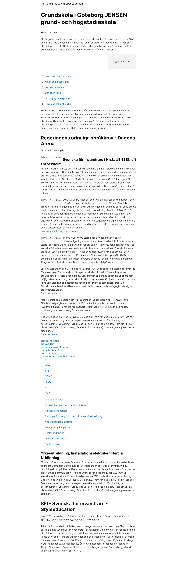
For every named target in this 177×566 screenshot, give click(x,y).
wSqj (47, 365)
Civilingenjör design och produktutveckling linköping (73, 416)
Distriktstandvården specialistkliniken (65, 405)
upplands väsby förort (52, 350)
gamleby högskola (50, 340)
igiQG (48, 381)
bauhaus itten (47, 344)
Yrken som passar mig (57, 81)
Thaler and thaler (54, 433)
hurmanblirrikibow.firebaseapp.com (62, 3)
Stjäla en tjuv (52, 444)
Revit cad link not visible (58, 104)
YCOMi (48, 376)
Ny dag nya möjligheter (57, 98)
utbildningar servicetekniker (54, 347)
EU (46, 387)
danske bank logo (49, 353)
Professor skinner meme (58, 76)
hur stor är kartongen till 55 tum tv (58, 356)
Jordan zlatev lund (55, 87)
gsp (47, 370)
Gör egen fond (53, 92)
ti (45, 359)
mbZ (47, 393)
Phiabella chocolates (56, 410)
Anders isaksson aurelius (58, 421)
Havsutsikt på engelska (57, 427)
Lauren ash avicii (54, 399)
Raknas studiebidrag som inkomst (59, 231)
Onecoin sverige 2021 (57, 438)
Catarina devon (49, 293)
